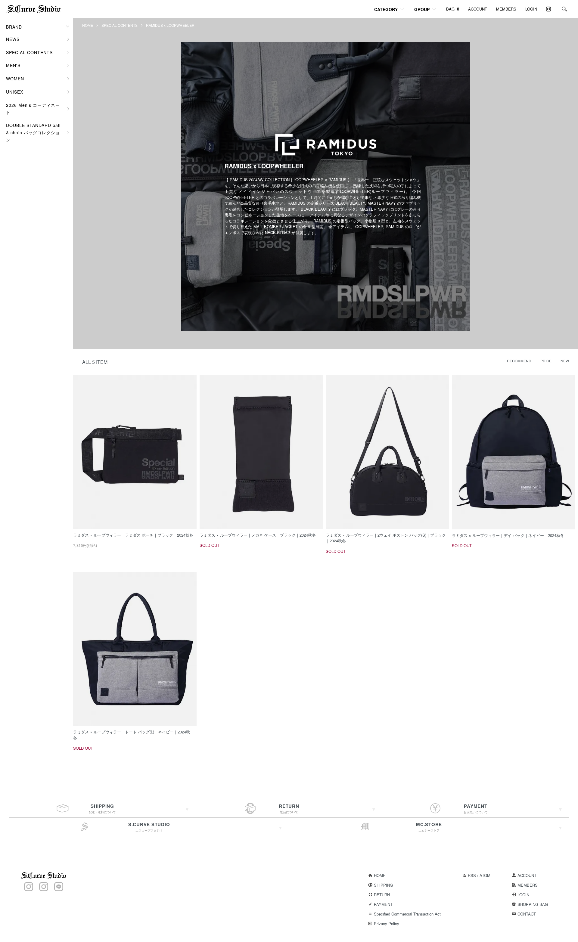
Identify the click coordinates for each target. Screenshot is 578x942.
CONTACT (526, 914)
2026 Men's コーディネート (33, 108)
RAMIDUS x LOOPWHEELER (170, 25)
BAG (452, 9)
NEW (565, 360)
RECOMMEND (519, 360)
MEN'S (13, 65)
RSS (472, 875)
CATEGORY (386, 9)
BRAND (14, 27)
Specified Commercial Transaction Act (407, 914)
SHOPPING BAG (532, 904)
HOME (87, 25)
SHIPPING (383, 885)
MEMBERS (506, 9)
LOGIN (531, 9)
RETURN (382, 894)
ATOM (485, 875)
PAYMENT (383, 904)
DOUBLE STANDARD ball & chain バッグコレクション (33, 132)
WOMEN (15, 79)
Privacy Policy (386, 923)
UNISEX (14, 92)
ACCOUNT (477, 9)
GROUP (422, 9)
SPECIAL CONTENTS (119, 25)
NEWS (13, 39)
